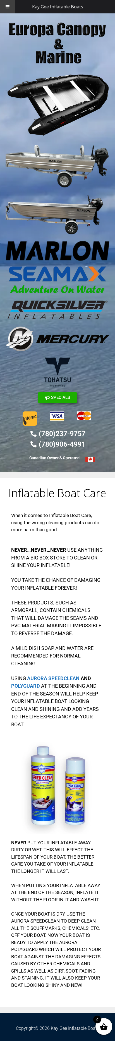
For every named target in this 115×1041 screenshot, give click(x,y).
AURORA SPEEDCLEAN (53, 678)
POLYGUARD (25, 686)
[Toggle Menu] (7, 6)
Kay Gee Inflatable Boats (57, 7)
